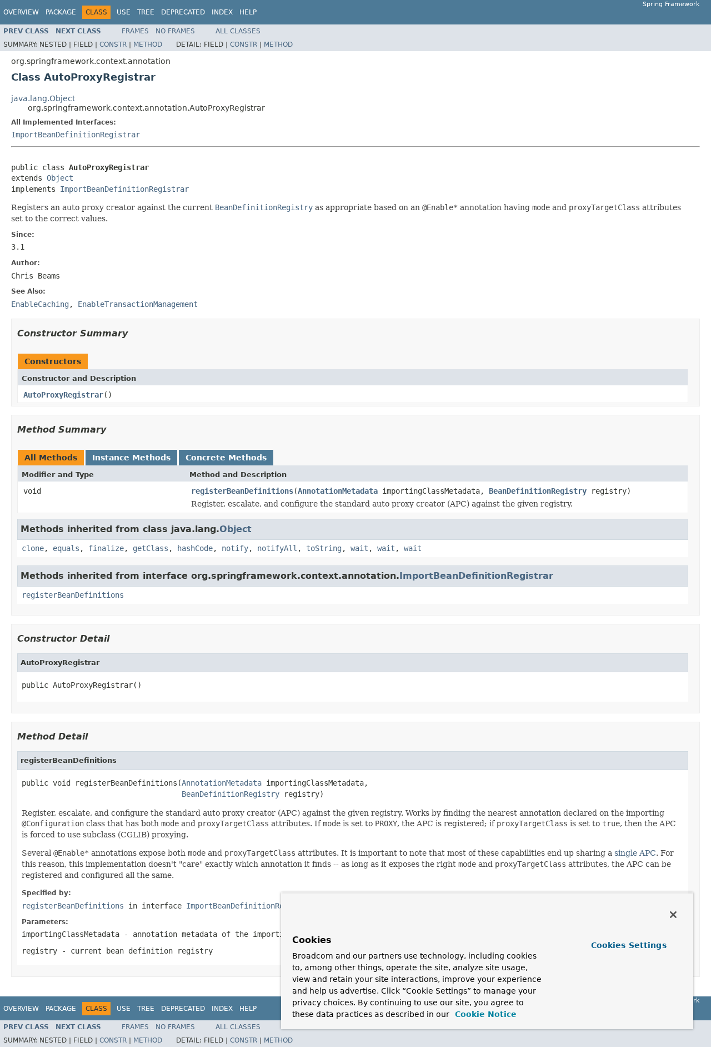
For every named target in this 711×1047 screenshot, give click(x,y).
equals (66, 548)
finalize (106, 548)
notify (235, 548)
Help (248, 12)
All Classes (238, 31)
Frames (135, 31)
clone (33, 548)
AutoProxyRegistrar (63, 394)
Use (124, 12)
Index (222, 12)
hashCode (195, 548)
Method (147, 44)
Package (61, 12)
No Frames (175, 31)
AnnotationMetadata (338, 491)
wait (359, 548)
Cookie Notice (484, 1014)
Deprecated (183, 12)
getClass (150, 548)
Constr (113, 44)
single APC (635, 852)
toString (324, 548)
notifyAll (277, 548)
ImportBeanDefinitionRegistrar (75, 134)
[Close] (673, 914)
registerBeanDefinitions (242, 491)
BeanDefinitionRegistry (538, 491)
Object (60, 177)
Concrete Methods (226, 457)
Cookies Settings (629, 945)
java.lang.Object (43, 98)
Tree (145, 12)
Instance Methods (131, 457)
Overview (21, 12)
